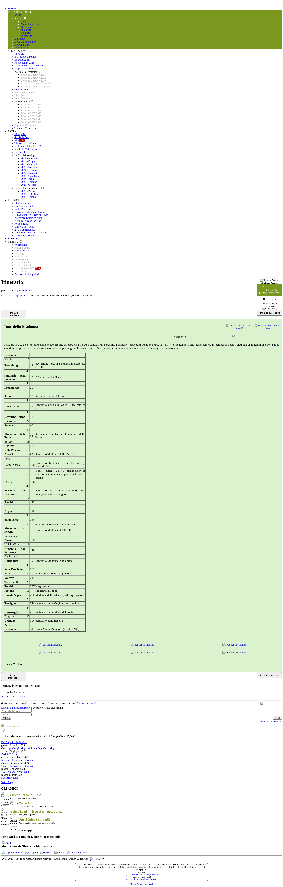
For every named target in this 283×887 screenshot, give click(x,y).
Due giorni (26, 29)
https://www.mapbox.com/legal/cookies (141, 874)
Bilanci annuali (22, 101)
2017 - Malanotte (30, 158)
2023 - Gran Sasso (30, 176)
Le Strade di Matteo (24, 235)
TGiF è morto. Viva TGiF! (15, 771)
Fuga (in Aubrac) (10, 777)
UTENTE (13, 241)
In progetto (26, 35)
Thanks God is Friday (25, 143)
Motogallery (20, 134)
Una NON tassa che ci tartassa (17, 766)
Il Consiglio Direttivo (25, 56)
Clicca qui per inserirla (87, 703)
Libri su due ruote (23, 203)
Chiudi (273, 308)
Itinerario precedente (13, 314)
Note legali (149, 884)
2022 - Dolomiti (29, 173)
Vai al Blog (7, 782)
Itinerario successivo (269, 312)
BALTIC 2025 (9, 754)
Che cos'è (19, 53)
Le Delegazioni (22, 59)
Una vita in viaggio (24, 226)
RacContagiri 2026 (24, 62)
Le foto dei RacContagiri (27, 188)
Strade (17, 14)
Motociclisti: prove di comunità (17, 760)
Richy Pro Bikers (23, 209)
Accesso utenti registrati (26, 274)
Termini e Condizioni (25, 128)
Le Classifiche (21, 152)
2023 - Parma (28, 191)
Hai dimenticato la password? (269, 721)
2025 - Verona (28, 196)
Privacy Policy (135, 884)
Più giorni (26, 32)
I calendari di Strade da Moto (29, 146)
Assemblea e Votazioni (26, 71)
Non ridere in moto (24, 206)
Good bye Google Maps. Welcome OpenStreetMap (27, 748)
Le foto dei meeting (24, 155)
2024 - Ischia (27, 178)
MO (19, 140)
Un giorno (26, 27)
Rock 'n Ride (21, 223)
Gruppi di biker (22, 44)
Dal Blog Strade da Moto (14, 742)
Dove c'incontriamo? (25, 41)
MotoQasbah (21, 47)
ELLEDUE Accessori (13, 696)
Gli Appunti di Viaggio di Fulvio (31, 214)
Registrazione (21, 244)
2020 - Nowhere (29, 167)
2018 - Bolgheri (29, 161)
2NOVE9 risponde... (25, 229)
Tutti (23, 21)
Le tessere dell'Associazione (28, 65)
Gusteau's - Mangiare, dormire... (31, 212)
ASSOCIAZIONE (18, 50)
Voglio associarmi (23, 68)
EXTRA (12, 131)
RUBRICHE (15, 200)
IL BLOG (13, 238)
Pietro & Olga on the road (27, 220)
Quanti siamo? (21, 250)
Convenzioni (21, 89)
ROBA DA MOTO (18, 11)
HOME (12, 8)
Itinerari (18, 18)
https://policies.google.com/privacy (141, 879)
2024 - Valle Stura (30, 194)
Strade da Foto (21, 137)
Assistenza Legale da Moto (28, 217)
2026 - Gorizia (28, 184)
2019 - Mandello (29, 164)
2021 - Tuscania (29, 170)
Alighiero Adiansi (23, 290)
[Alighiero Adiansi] (269, 280)
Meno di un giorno (30, 24)
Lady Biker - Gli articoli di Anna (31, 232)
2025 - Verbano (29, 181)
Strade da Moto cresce (25, 149)
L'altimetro (20, 38)
